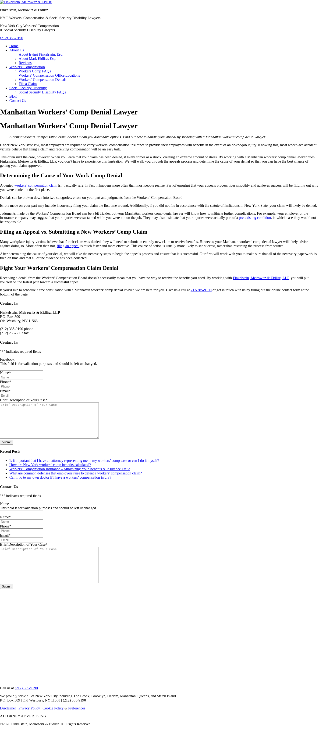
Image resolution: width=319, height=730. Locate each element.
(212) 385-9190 (11, 38)
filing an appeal (68, 246)
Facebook (7, 359)
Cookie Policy (53, 708)
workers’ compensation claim (35, 185)
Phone (5, 382)
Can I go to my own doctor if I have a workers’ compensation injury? (60, 477)
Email (5, 391)
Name (5, 373)
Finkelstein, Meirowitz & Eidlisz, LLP (261, 278)
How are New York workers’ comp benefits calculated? (50, 465)
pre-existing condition (255, 218)
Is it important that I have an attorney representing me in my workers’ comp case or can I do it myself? (84, 461)
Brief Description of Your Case (23, 400)
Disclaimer (8, 708)
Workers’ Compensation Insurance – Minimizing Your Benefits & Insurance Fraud (69, 469)
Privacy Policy (29, 708)
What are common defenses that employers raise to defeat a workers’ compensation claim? (75, 473)
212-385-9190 (201, 290)
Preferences (76, 708)
